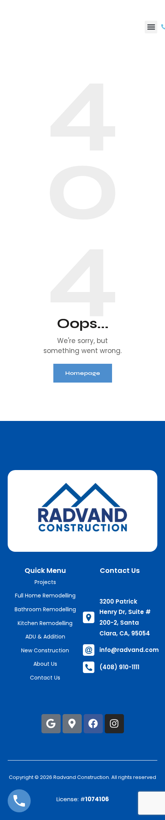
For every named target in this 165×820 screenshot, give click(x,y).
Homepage (82, 373)
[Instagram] (114, 723)
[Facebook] (93, 723)
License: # (82, 799)
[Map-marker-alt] (72, 723)
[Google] (51, 723)
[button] (151, 27)
